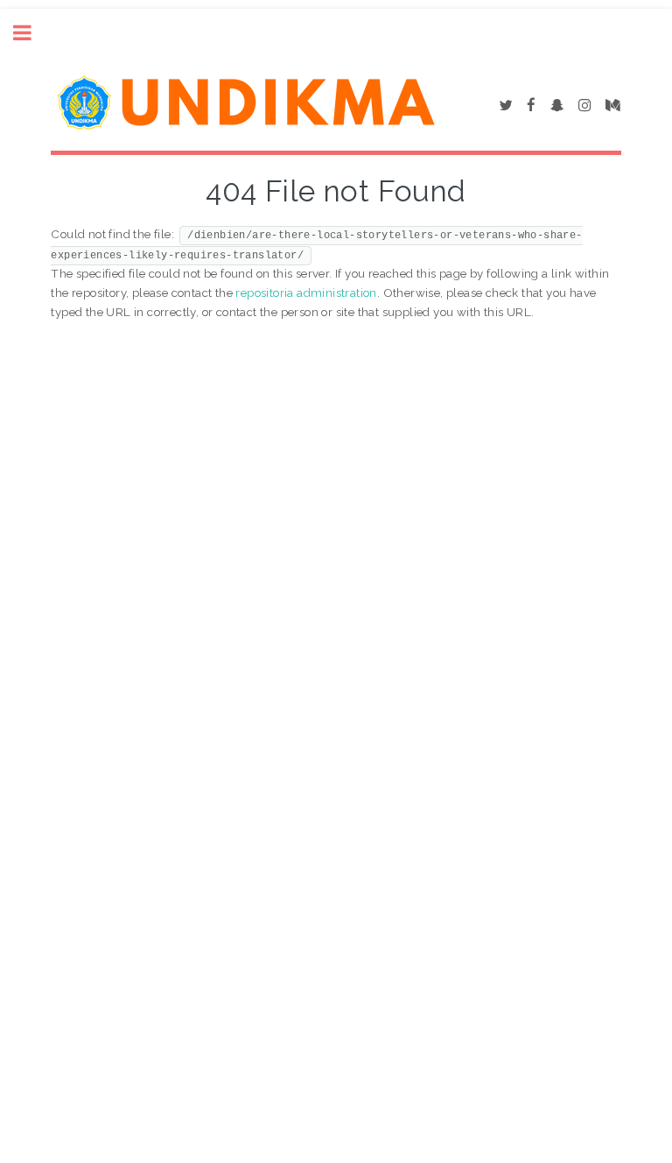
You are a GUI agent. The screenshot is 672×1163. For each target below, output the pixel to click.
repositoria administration (305, 292)
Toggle (31, 33)
